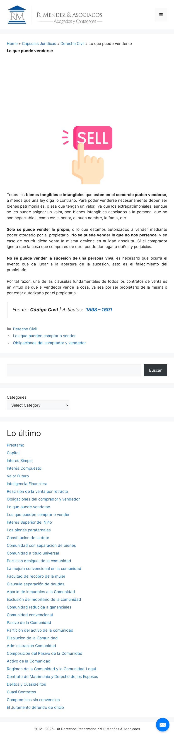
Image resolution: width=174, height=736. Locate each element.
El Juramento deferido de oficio (35, 707)
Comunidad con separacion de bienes (41, 545)
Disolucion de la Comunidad (32, 638)
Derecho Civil (72, 43)
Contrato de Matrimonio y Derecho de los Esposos (52, 676)
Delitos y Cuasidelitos (26, 684)
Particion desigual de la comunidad (39, 561)
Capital (13, 453)
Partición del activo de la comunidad (40, 630)
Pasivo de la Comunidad (29, 622)
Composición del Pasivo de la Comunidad (44, 653)
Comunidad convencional (30, 615)
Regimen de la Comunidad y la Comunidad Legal (51, 669)
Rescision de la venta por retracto (37, 491)
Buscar (155, 370)
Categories (17, 397)
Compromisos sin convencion (33, 699)
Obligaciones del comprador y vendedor (49, 343)
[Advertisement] (87, 86)
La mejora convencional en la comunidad (44, 568)
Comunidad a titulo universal (33, 553)
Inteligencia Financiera (27, 483)
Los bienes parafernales (29, 530)
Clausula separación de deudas (35, 584)
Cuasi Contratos (21, 692)
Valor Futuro (18, 476)
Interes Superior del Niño (29, 522)
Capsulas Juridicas (39, 43)
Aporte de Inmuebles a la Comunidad (41, 591)
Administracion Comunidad (31, 645)
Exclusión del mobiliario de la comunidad (44, 599)
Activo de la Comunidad (29, 661)
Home (12, 43)
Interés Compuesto (24, 468)
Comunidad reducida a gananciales (39, 607)
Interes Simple (20, 460)
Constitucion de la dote (28, 537)
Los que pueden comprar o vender (44, 336)
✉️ (162, 724)
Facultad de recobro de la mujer (36, 576)
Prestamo (15, 445)
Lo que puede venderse (28, 507)
